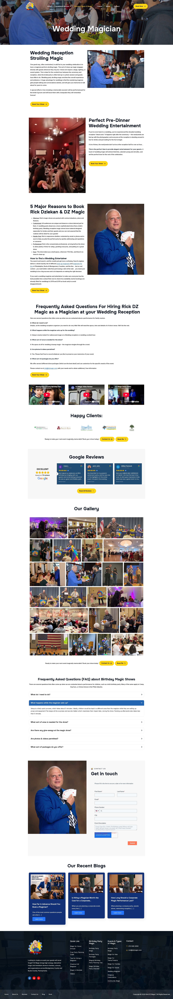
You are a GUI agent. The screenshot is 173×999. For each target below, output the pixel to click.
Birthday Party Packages (94, 956)
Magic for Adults (113, 968)
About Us (15, 994)
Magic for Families (114, 964)
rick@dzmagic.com (50, 368)
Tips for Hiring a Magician (75, 959)
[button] (141, 473)
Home (49, 6)
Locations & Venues (62, 6)
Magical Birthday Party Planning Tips (95, 961)
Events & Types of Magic (83, 6)
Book (50, 994)
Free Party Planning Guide (77, 953)
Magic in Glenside (76, 970)
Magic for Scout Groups (75, 947)
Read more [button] (62, 481)
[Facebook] (29, 978)
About (108, 6)
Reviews (24, 994)
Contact (117, 6)
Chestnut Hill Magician (74, 965)
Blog (43, 994)
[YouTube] (34, 978)
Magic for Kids (113, 954)
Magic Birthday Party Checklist (94, 967)
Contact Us (34, 994)
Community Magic (114, 981)
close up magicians (63, 264)
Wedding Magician (114, 971)
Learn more (39, 919)
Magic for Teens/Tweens (113, 959)
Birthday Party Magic (94, 949)
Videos (99, 6)
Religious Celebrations (112, 976)
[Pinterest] (38, 978)
